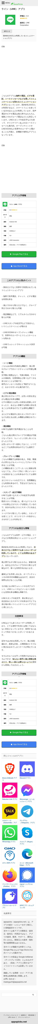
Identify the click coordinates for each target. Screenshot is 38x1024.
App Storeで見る (20, 266)
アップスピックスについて (11, 1015)
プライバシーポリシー (24, 1017)
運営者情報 (31, 1015)
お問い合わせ (11, 1017)
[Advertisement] (19, 66)
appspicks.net (19, 1021)
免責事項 (23, 1015)
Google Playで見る (20, 254)
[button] (3, 2)
